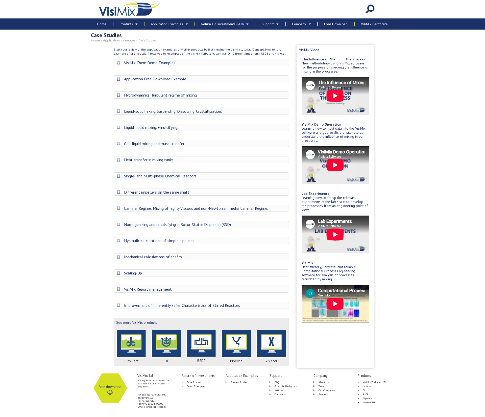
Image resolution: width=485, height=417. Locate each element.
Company (299, 24)
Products (126, 24)
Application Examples (167, 24)
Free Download (336, 24)
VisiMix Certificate (374, 24)
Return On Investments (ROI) (222, 24)
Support (268, 24)
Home (101, 24)
